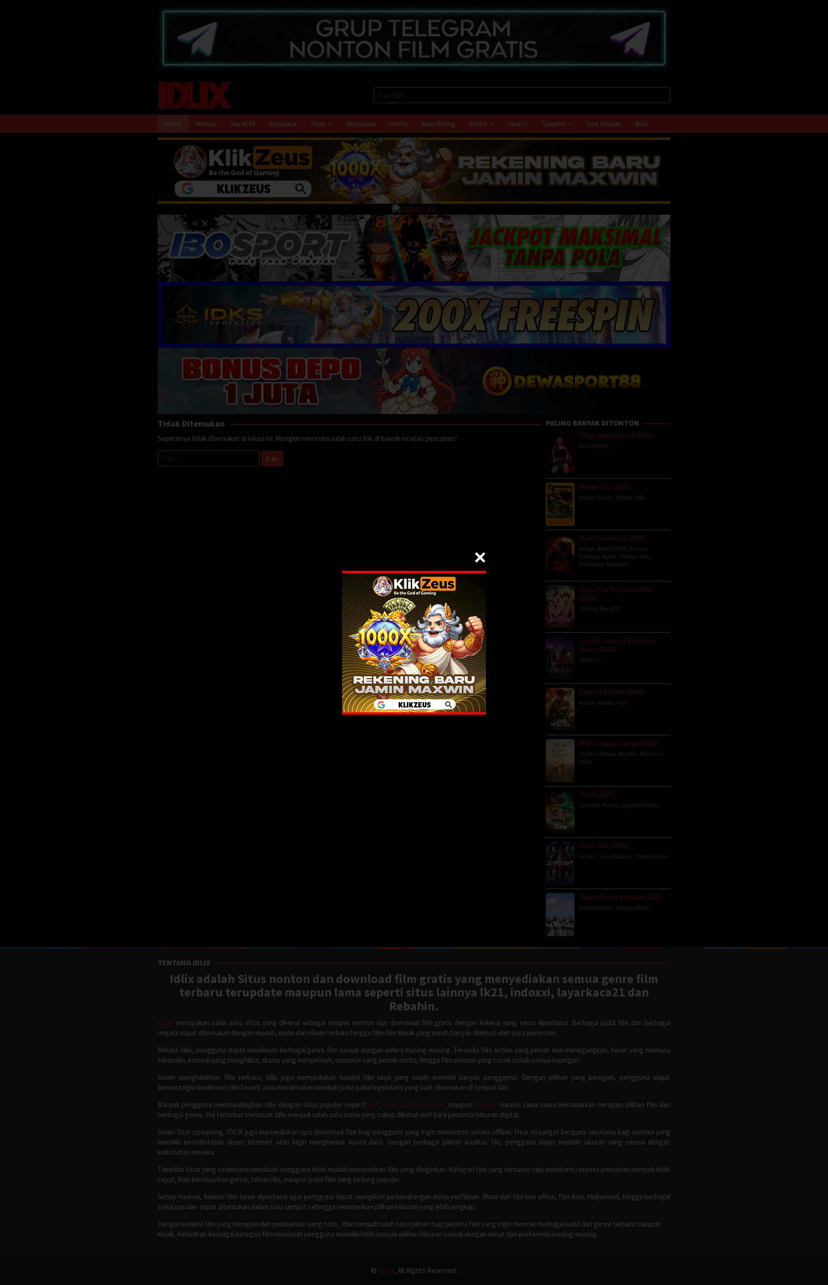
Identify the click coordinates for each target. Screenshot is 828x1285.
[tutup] (480, 557)
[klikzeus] (414, 641)
